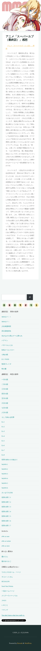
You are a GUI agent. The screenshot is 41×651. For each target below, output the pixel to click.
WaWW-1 (5, 464)
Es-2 (3, 427)
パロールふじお (7, 345)
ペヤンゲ (5, 610)
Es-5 (3, 441)
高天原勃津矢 (6, 331)
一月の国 (5, 379)
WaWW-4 (5, 478)
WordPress (28, 643)
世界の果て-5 (6, 516)
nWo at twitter (6, 541)
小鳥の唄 (5, 355)
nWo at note (5, 536)
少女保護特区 (6, 326)
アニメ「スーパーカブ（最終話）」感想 (20, 38)
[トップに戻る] (32, 642)
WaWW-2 (5, 469)
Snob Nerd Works (7, 586)
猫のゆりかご (6, 561)
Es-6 (3, 445)
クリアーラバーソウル (10, 596)
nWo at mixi (6, 546)
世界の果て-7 (6, 525)
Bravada (19, 643)
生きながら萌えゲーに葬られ (12, 336)
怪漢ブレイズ (6, 364)
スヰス (4, 600)
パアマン (5, 340)
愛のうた (5, 557)
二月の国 (5, 384)
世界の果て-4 (6, 511)
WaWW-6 (5, 488)
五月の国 (5, 398)
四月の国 (5, 394)
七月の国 (5, 408)
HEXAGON (5, 581)
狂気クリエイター (8, 350)
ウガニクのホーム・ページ (11, 572)
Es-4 (3, 436)
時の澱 (4, 369)
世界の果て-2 (6, 502)
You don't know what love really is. (13, 615)
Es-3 (3, 431)
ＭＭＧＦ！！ (6, 317)
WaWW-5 (5, 483)
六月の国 (5, 403)
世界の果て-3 (6, 507)
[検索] (30, 297)
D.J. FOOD (5, 359)
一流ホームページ (8, 591)
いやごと (5, 605)
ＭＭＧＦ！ (6, 322)
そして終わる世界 (8, 417)
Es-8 (3, 455)
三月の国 (5, 389)
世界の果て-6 (6, 521)
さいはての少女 (7, 492)
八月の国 (5, 412)
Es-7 (3, 450)
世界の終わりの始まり (10, 460)
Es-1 (3, 422)
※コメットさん (7, 577)
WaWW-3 (5, 474)
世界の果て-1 (6, 497)
